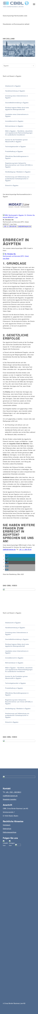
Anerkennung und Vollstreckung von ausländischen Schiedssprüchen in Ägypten (17, 178)
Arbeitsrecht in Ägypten (13, 86)
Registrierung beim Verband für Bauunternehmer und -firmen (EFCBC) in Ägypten (19, 165)
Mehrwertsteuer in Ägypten (14, 126)
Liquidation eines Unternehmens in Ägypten (16, 115)
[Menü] (34, 4)
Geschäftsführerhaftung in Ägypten (16, 102)
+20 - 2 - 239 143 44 (10, 226)
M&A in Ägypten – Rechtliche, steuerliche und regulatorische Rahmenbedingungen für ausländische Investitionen (19, 133)
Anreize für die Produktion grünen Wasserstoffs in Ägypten (16, 140)
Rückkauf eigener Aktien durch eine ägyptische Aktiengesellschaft (17, 108)
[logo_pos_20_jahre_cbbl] (16, 4)
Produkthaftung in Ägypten (14, 151)
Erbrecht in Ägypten (11, 185)
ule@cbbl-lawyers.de (24, 226)
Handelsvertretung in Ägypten (15, 91)
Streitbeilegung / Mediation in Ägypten (18, 172)
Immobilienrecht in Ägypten (14, 121)
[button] (6, 556)
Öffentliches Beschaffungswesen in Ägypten (16, 157)
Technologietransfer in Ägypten (15, 146)
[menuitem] (34, 4)
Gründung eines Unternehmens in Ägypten (16, 97)
